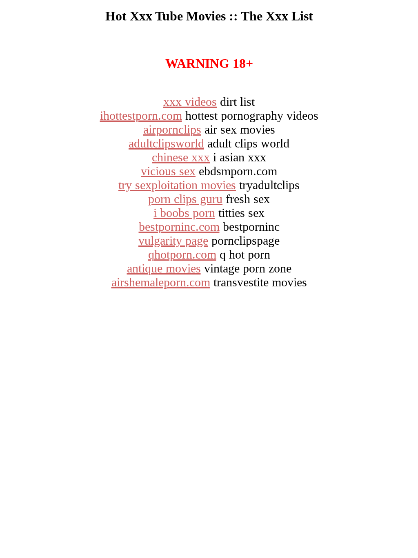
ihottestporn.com (141, 115)
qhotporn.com (182, 254)
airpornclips (172, 129)
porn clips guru (185, 198)
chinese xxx (181, 157)
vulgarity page (173, 240)
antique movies (164, 268)
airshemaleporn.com (160, 282)
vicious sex (168, 171)
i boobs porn (184, 212)
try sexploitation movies (177, 185)
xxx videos (190, 101)
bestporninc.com (179, 226)
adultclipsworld (166, 143)
